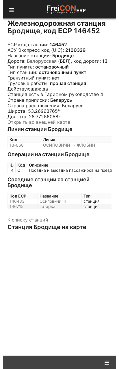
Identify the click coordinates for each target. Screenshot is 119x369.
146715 (17, 206)
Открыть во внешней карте (39, 122)
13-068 (17, 145)
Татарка (47, 206)
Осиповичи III (53, 201)
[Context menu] (107, 362)
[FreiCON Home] (66, 9)
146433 (17, 201)
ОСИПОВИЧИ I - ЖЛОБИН (69, 145)
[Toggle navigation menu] (11, 9)
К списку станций (28, 220)
